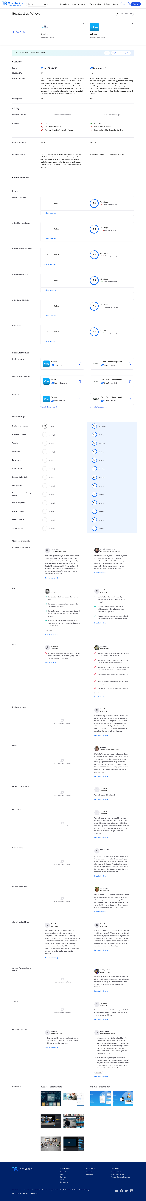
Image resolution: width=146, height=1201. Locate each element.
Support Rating (17, 469)
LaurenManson (104, 1031)
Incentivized (49, 630)
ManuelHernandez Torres (107, 549)
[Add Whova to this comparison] (80, 363)
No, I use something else (120, 53)
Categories (63, 4)
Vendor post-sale (18, 520)
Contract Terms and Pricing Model (21, 494)
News (62, 1180)
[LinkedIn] (131, 1191)
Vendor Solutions (117, 1172)
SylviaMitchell (104, 646)
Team (62, 1174)
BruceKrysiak (54, 549)
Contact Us (64, 1182)
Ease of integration (18, 503)
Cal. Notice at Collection (68, 1190)
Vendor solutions (77, 4)
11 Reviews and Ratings (47, 37)
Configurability (17, 486)
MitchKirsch (54, 1031)
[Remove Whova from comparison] (133, 24)
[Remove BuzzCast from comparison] (83, 24)
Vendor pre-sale (17, 528)
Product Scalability (18, 511)
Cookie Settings (84, 1190)
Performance (16, 460)
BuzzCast (45, 34)
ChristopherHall (105, 970)
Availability (16, 451)
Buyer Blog (89, 1174)
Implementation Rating (20, 477)
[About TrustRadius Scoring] (42, 68)
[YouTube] (116, 1191)
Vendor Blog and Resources (120, 1177)
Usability (15, 443)
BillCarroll (103, 747)
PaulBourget (104, 888)
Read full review (50, 578)
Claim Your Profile (117, 1174)
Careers (63, 1177)
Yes (107, 53)
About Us (63, 1172)
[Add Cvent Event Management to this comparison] (129, 363)
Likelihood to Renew (19, 434)
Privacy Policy (36, 1190)
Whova (93, 34)
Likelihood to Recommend (21, 426)
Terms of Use (16, 1190)
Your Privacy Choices (51, 1190)
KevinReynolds (104, 849)
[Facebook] (121, 1191)
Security (26, 1190)
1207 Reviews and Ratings (97, 37)
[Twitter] (126, 1191)
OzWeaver (54, 590)
